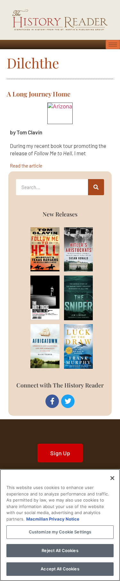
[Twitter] (68, 401)
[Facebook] (52, 401)
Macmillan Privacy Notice (52, 519)
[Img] (38, 249)
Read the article (26, 165)
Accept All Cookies (60, 568)
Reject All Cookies (60, 550)
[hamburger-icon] (113, 44)
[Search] (96, 187)
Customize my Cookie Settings (60, 531)
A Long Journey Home (38, 93)
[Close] (112, 478)
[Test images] (60, 113)
